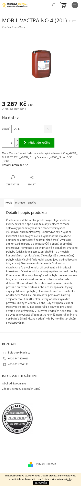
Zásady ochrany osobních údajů (21, 389)
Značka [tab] (32, 203)
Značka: (13, 27)
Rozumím (41, 483)
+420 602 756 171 (18, 364)
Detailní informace (13, 165)
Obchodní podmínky (14, 384)
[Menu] (75, 5)
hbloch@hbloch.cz (19, 353)
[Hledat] (53, 5)
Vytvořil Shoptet (46, 464)
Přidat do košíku (39, 142)
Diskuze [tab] (20, 203)
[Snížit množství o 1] (16, 145)
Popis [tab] (9, 203)
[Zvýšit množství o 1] (16, 140)
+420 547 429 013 (18, 359)
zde (69, 479)
